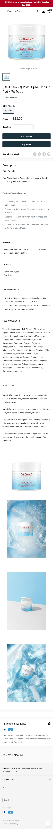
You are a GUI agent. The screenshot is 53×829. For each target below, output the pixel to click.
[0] (48, 11)
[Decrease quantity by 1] (15, 127)
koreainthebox (9, 97)
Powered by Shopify (10, 824)
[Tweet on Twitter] (44, 154)
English (6, 800)
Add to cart (26, 136)
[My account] (43, 11)
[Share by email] (49, 154)
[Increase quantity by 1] (30, 127)
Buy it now (26, 144)
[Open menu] (3, 11)
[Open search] (38, 11)
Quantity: (6, 127)
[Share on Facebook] (34, 154)
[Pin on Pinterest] (39, 154)
